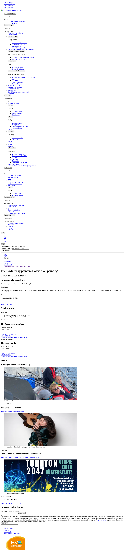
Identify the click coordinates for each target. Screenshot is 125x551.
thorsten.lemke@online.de (8, 334)
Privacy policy (8, 528)
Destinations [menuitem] (8, 167)
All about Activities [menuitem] (13, 103)
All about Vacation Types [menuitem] (15, 33)
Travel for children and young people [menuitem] (18, 92)
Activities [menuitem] (7, 95)
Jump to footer (8, 7)
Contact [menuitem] (10, 229)
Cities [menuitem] (9, 179)
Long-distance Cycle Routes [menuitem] (20, 113)
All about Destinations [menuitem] (14, 175)
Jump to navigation (9, 4)
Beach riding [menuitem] (15, 161)
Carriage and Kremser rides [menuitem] (20, 162)
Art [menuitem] (9, 208)
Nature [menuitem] (10, 187)
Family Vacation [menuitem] (13, 36)
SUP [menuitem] (9, 143)
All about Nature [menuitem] (16, 193)
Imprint (6, 530)
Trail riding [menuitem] (15, 159)
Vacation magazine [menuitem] (10, 13)
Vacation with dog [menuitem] (13, 88)
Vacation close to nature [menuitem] (15, 87)
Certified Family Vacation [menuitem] (19, 48)
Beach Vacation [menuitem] (12, 34)
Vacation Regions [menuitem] (13, 177)
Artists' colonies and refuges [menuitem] (16, 182)
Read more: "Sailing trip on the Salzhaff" (12, 411)
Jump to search (8, 5)
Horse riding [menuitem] (12, 148)
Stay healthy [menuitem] (15, 80)
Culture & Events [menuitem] (9, 197)
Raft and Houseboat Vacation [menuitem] (16, 51)
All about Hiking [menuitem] (17, 123)
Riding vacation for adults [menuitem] (19, 156)
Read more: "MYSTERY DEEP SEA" (12, 503)
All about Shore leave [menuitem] (18, 67)
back (2, 233)
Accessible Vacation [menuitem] (14, 85)
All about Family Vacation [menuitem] (19, 43)
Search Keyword (7, 248)
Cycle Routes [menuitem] (15, 115)
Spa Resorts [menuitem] (11, 185)
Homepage (7, 261)
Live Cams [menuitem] (11, 226)
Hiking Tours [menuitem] (15, 124)
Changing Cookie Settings (12, 533)
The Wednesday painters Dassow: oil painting (17, 266)
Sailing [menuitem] (10, 144)
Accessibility (8, 532)
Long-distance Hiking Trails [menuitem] (20, 126)
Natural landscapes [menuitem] (17, 195)
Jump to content (9, 2)
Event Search (8, 265)
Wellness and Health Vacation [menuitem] (17, 71)
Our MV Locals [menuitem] (12, 23)
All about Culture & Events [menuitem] (16, 205)
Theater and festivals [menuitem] (14, 210)
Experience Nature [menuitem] (13, 164)
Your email (4, 511)
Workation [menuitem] (11, 93)
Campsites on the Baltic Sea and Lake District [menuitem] (21, 49)
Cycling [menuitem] (11, 105)
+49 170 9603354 (6, 336)
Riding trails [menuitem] (15, 157)
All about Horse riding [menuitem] (18, 154)
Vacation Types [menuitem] (9, 25)
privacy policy (102, 520)
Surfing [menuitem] (10, 141)
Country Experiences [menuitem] (18, 69)
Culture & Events (9, 263)
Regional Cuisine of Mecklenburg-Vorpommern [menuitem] (22, 166)
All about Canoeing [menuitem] (17, 138)
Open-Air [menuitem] (11, 211)
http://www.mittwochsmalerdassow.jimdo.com (14, 337)
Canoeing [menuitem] (11, 131)
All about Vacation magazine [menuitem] (16, 21)
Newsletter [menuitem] (11, 225)
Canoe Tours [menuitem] (15, 139)
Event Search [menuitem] (12, 206)
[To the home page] (12, 10)
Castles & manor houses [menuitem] (15, 184)
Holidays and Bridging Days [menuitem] (16, 213)
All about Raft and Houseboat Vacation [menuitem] (23, 57)
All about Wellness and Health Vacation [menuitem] (23, 77)
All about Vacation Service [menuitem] (16, 223)
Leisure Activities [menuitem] (17, 46)
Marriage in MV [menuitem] (12, 90)
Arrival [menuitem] (10, 228)
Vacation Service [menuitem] (9, 215)
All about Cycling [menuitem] (17, 111)
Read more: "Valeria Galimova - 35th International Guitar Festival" (20, 457)
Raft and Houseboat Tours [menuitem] (19, 59)
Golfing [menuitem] (10, 146)
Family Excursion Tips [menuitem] (18, 44)
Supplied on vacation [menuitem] (18, 82)
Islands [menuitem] (10, 180)
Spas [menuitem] (13, 79)
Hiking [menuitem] (10, 116)
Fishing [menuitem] (10, 129)
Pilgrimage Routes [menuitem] (17, 128)
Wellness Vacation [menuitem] (17, 84)
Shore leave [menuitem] (12, 61)
